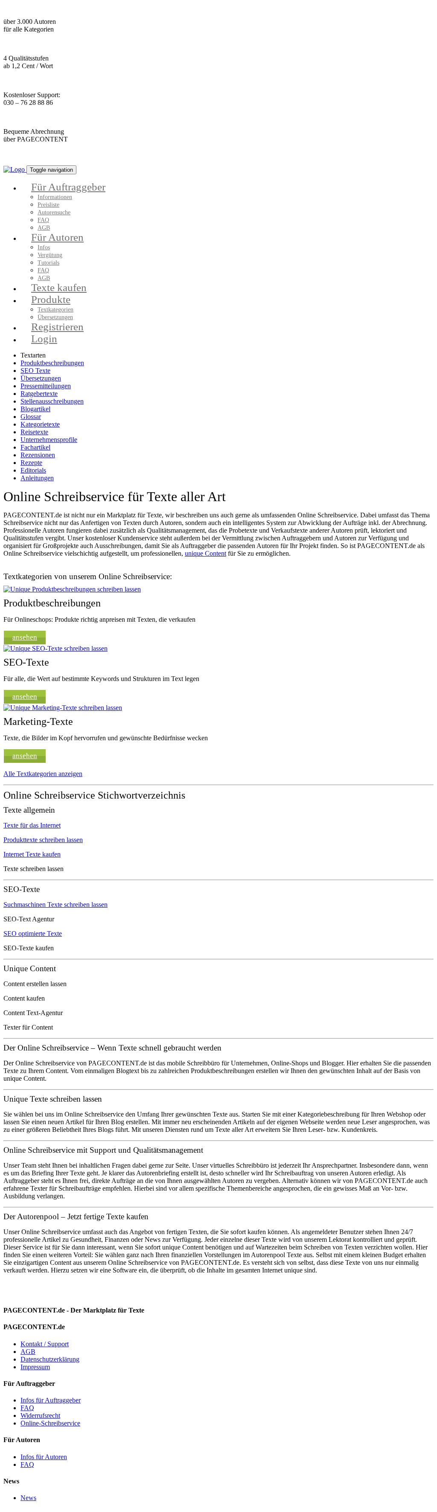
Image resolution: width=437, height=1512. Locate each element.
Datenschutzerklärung (49, 1359)
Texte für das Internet (32, 825)
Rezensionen (37, 455)
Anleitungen (37, 478)
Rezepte (31, 462)
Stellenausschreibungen (52, 401)
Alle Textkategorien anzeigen (42, 773)
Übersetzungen (40, 378)
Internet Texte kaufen (32, 854)
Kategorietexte (40, 424)
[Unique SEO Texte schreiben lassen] (55, 648)
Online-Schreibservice (50, 1423)
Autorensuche (54, 212)
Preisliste (48, 205)
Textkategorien (55, 309)
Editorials (33, 470)
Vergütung (50, 255)
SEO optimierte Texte (32, 933)
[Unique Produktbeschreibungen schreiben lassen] (72, 589)
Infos (44, 247)
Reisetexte (34, 432)
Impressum (35, 1367)
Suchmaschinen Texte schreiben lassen (55, 904)
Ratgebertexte (39, 393)
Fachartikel (35, 447)
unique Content (205, 553)
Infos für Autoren (43, 1456)
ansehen (24, 637)
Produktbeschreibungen (52, 362)
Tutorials (48, 263)
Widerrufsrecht (40, 1415)
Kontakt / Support (44, 1344)
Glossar (30, 416)
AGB (27, 1351)
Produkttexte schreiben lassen (43, 839)
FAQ (43, 220)
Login (44, 338)
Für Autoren (57, 237)
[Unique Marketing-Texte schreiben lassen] (62, 707)
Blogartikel (35, 409)
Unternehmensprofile (48, 439)
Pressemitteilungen (45, 386)
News (28, 1497)
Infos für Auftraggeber (50, 1400)
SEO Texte (35, 370)
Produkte (50, 299)
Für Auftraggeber (68, 187)
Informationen (55, 197)
